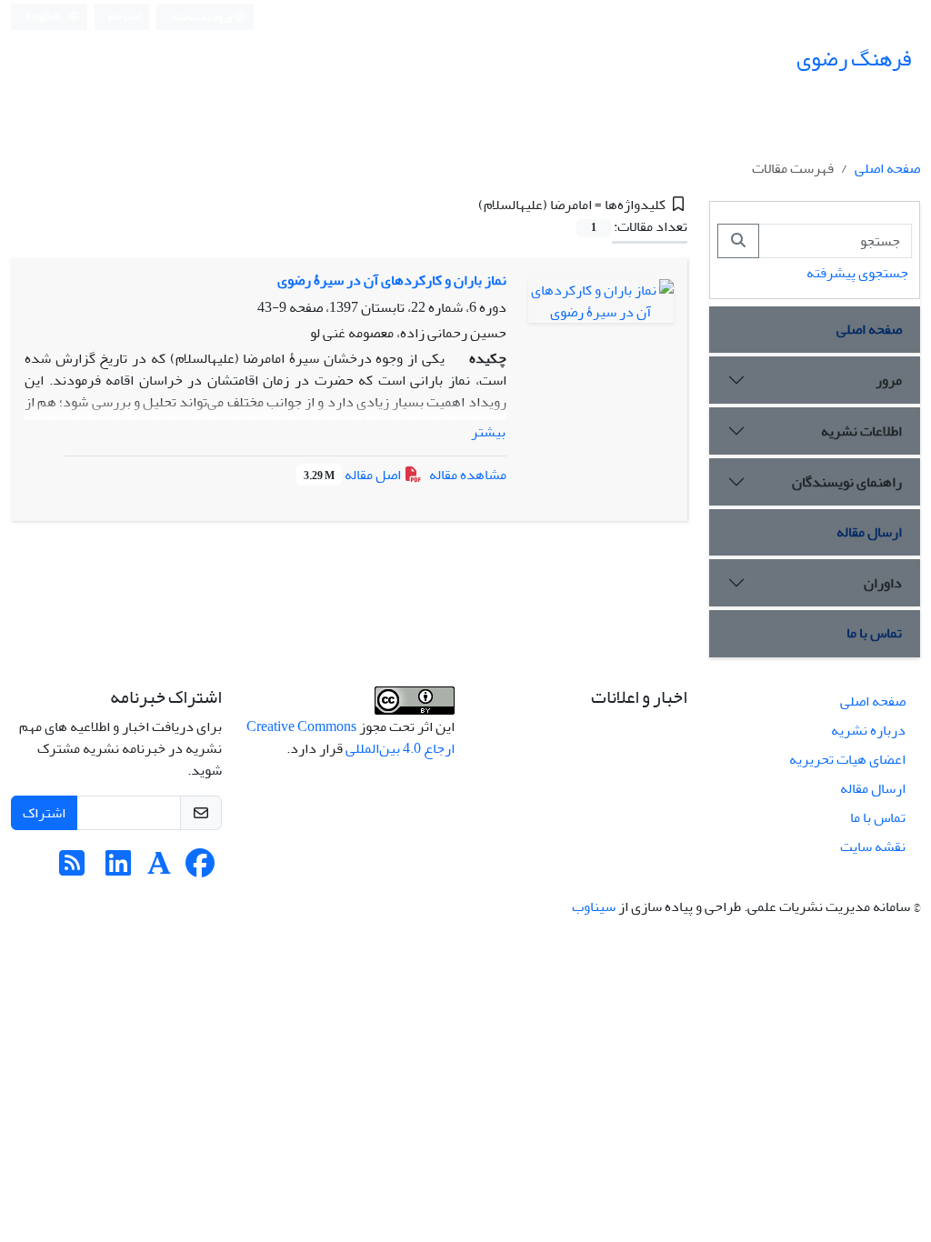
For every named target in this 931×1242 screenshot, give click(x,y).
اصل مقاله (354, 474)
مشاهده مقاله (467, 474)
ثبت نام (125, 15)
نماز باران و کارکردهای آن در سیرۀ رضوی (391, 280)
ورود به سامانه (202, 16)
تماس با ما (874, 632)
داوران (883, 582)
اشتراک (44, 812)
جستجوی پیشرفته (857, 272)
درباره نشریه (868, 730)
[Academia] (159, 869)
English (44, 16)
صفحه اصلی (887, 168)
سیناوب (594, 906)
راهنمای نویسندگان (847, 482)
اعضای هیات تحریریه (847, 759)
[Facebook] (200, 869)
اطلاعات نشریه (861, 431)
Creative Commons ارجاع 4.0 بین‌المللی (350, 737)
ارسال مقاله (869, 532)
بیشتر (488, 432)
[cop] (415, 704)
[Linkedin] (118, 869)
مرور (889, 380)
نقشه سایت (873, 846)
